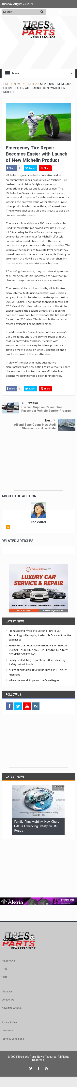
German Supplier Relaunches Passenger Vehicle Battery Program (46, 408)
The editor (38, 522)
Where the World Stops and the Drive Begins (34, 680)
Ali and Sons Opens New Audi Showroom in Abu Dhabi (35, 426)
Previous (31, 403)
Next (48, 420)
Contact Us (8, 999)
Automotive (8, 960)
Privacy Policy (9, 1022)
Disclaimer (8, 1030)
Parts (4, 976)
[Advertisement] (38, 465)
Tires (4, 968)
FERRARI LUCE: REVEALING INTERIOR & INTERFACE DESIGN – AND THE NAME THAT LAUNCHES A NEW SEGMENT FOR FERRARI (38, 650)
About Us (7, 991)
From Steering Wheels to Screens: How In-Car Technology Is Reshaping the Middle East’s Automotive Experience (40, 635)
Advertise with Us (12, 1007)
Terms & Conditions (13, 1038)
